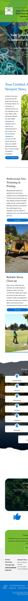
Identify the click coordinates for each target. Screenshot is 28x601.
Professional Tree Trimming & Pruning (16, 182)
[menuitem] (18, 10)
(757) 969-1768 (9, 565)
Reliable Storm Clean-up (15, 278)
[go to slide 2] (27, 505)
